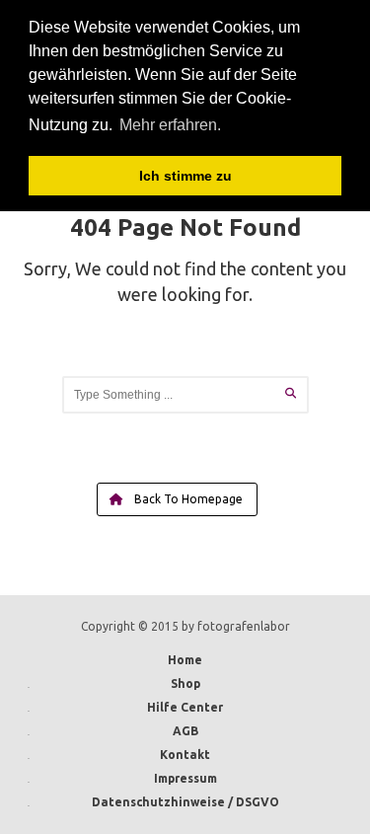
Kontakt (185, 754)
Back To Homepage (187, 499)
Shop (185, 683)
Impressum (185, 778)
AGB (185, 730)
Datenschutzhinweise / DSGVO (185, 802)
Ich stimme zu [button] (185, 176)
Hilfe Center (185, 707)
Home (185, 659)
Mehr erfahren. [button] (170, 124)
